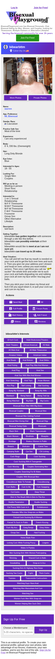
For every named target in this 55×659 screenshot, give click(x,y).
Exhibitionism (42, 507)
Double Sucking (40, 502)
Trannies (12, 578)
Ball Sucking (43, 385)
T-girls (30, 573)
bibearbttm (17, 47)
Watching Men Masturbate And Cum (27, 588)
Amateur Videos (15, 355)
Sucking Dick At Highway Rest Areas (28, 568)
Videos (16, 321)
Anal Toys (28, 380)
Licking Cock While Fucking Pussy (21, 543)
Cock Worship (13, 467)
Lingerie (45, 543)
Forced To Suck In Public (17, 522)
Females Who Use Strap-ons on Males (28, 512)
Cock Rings (15, 456)
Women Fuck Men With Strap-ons (28, 598)
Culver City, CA (17, 50)
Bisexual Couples (16, 411)
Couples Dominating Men (38, 467)
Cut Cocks (15, 492)
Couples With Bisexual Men (27, 477)
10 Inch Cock (12, 340)
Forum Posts (40, 308)
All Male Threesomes (38, 350)
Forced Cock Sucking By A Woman (27, 517)
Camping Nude (13, 451)
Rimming (13, 558)
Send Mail (15, 302)
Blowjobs (45, 436)
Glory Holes (44, 527)
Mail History (15, 315)
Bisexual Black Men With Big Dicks (27, 406)
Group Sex (15, 533)
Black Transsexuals (38, 431)
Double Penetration (16, 502)
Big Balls (29, 401)
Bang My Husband (16, 391)
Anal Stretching (12, 380)
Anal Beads (11, 360)
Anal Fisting (12, 365)
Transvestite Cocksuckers (36, 578)
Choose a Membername (15, 628)
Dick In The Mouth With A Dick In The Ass (27, 497)
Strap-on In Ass (39, 563)
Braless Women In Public (36, 441)
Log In (14, 7)
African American (30, 345)
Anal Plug (16, 370)
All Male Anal (14, 350)
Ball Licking (26, 385)
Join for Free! (41, 7)
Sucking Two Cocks (14, 573)
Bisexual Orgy (42, 421)
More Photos (15, 98)
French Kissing (42, 522)
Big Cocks (44, 401)
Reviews (40, 321)
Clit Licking (44, 451)
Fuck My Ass (11, 527)
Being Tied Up (43, 396)
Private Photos (40, 98)
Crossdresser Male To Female (18, 482)
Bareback (10, 396)
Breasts (11, 446)
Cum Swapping (43, 487)
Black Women (12, 436)
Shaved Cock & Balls (37, 558)
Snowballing (15, 563)
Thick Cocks (44, 573)
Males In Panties (28, 548)
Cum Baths (11, 487)
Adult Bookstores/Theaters (37, 340)
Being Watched (13, 401)
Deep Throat (40, 492)
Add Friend (40, 315)
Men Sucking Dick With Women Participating (27, 553)
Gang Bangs (28, 527)
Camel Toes (43, 446)
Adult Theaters (12, 345)
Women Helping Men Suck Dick (28, 604)
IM (40, 302)
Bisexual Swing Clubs (18, 426)
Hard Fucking (39, 533)
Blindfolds (30, 436)
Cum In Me (26, 487)
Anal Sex (40, 370)
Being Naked (26, 396)
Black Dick (13, 431)
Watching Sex (27, 593)
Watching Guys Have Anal (27, 583)
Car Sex (29, 451)
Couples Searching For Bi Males (28, 472)
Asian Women (43, 380)
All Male (46, 345)
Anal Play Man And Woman (37, 365)
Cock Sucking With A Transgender (28, 462)
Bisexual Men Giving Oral (17, 421)
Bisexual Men (40, 411)
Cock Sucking (39, 456)
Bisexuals (42, 426)
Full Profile (15, 308)
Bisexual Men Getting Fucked (28, 416)
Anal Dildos (44, 360)
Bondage (12, 441)
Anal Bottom (28, 360)
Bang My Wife (41, 391)
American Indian (40, 355)
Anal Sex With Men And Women (28, 375)
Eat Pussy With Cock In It (18, 507)
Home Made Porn (28, 538)
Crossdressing (43, 482)
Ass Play (10, 385)
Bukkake (26, 446)
